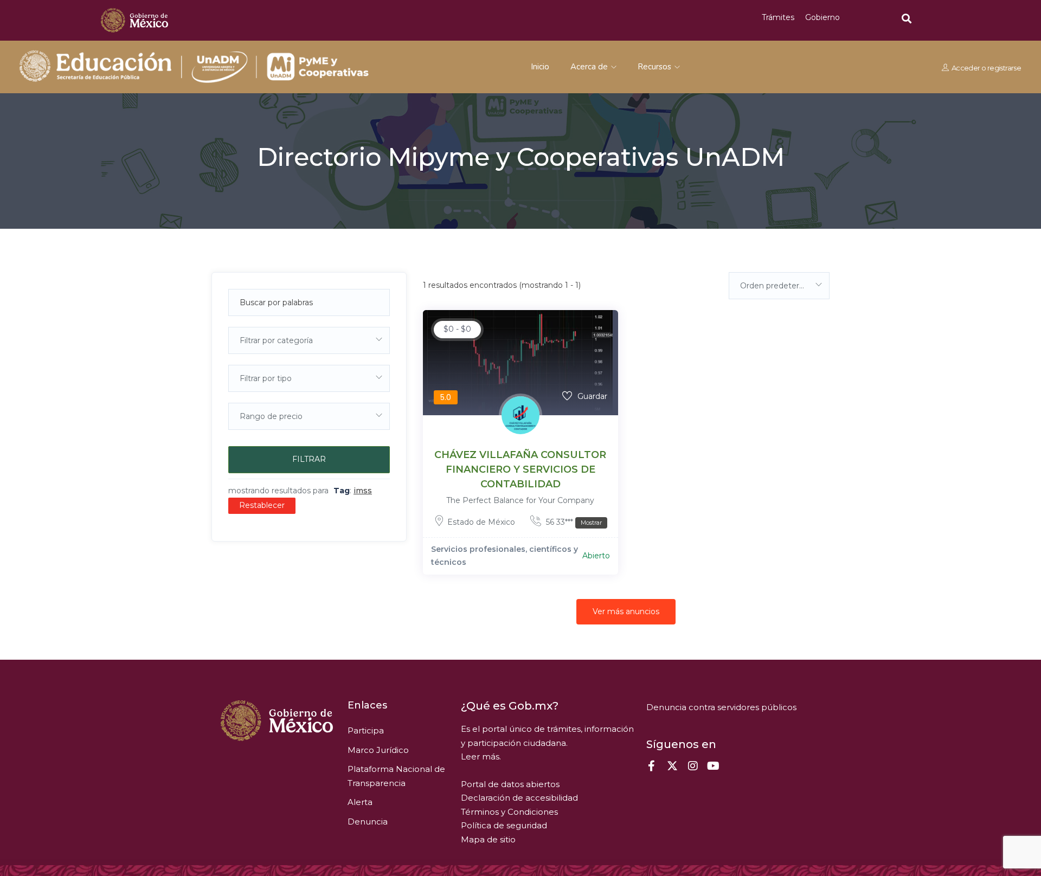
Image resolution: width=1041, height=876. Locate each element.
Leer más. (481, 756)
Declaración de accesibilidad (519, 798)
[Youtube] (713, 766)
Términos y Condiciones (509, 812)
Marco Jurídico (378, 750)
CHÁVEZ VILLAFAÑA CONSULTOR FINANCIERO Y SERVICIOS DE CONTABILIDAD (520, 469)
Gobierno (822, 17)
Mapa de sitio (488, 839)
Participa (366, 730)
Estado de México (481, 522)
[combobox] (309, 340)
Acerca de (590, 66)
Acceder (966, 67)
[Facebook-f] (651, 766)
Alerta (360, 802)
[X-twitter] (672, 766)
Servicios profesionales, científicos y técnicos (504, 555)
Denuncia (368, 821)
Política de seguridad (504, 825)
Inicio (540, 66)
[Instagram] (692, 766)
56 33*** (573, 522)
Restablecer (262, 505)
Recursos (655, 66)
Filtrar (309, 459)
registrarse (1004, 67)
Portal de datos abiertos (510, 784)
